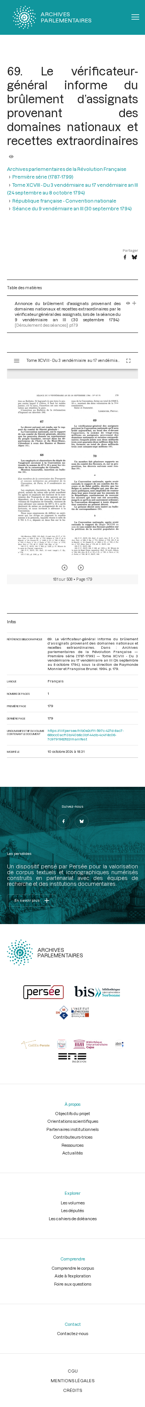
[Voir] (11, 154)
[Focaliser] (134, 303)
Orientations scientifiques (72, 1121)
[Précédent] (64, 567)
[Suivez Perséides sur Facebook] (63, 821)
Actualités (72, 1152)
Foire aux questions (72, 1283)
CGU (73, 1370)
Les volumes (73, 1202)
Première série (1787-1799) (42, 176)
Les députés (72, 1210)
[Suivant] (81, 567)
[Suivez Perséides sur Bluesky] (82, 821)
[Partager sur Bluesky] (134, 257)
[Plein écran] (128, 361)
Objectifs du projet (72, 1113)
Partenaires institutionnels (72, 1129)
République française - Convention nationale (64, 200)
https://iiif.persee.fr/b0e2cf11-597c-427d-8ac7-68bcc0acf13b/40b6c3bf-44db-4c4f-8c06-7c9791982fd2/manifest (86, 734)
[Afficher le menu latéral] (17, 361)
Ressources (72, 1145)
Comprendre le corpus (72, 1268)
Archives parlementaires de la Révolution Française (66, 169)
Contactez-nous (72, 1333)
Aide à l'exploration (73, 1275)
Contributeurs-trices (72, 1136)
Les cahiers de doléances (73, 1218)
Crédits (72, 1390)
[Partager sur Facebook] (125, 257)
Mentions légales (72, 1380)
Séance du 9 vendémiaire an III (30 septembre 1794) (72, 208)
